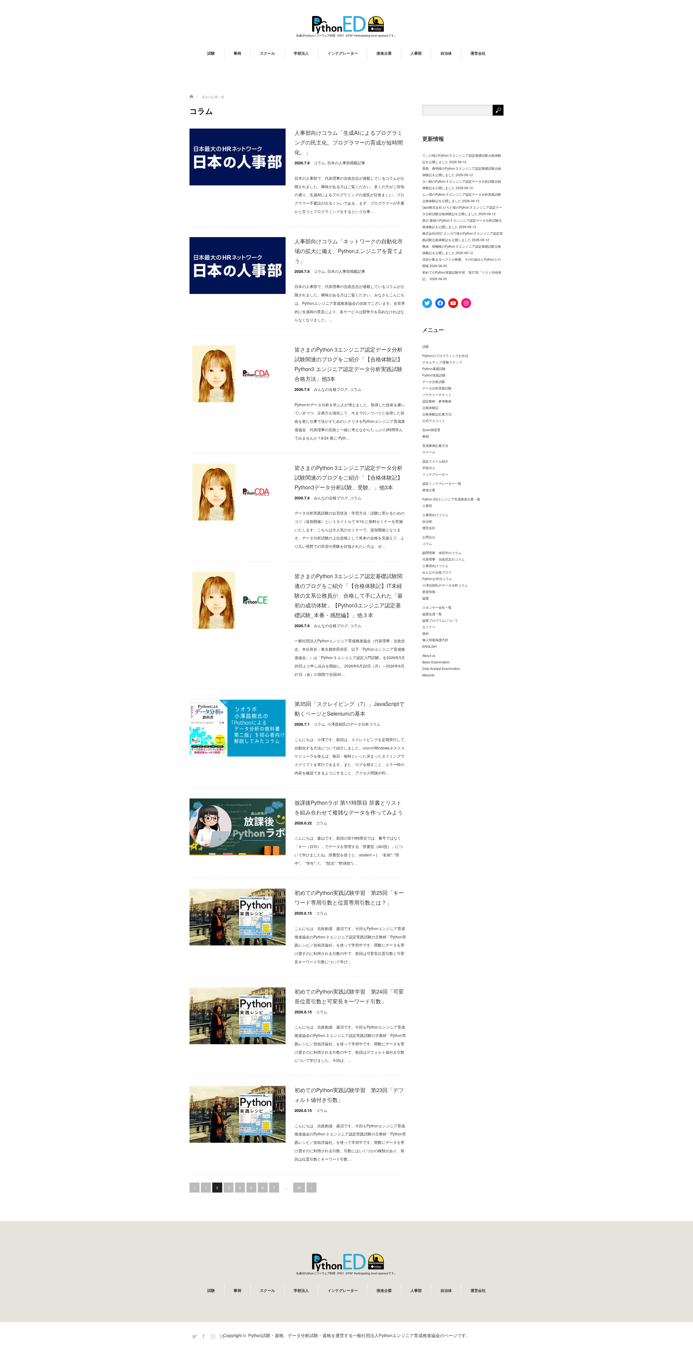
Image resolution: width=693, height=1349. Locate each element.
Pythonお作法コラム (437, 578)
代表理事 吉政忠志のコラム (443, 559)
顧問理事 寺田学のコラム (441, 552)
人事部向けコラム (435, 514)
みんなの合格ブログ (331, 389)
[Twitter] (193, 1335)
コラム (319, 162)
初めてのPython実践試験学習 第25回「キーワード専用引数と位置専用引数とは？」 (349, 897)
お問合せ (428, 537)
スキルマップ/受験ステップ (442, 362)
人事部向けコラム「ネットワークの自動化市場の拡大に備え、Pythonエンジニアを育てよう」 (349, 250)
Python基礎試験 (434, 368)
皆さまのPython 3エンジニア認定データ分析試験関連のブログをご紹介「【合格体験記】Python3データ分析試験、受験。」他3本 (349, 477)
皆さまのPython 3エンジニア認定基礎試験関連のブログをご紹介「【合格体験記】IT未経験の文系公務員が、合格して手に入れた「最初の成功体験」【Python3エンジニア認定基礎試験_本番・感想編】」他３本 (349, 595)
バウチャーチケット (437, 394)
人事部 (416, 53)
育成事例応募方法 (435, 445)
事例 (237, 53)
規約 (425, 633)
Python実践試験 (434, 375)
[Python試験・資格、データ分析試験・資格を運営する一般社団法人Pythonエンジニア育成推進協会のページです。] (346, 26)
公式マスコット (433, 420)
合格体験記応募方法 (437, 414)
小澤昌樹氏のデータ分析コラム (353, 724)
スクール (267, 53)
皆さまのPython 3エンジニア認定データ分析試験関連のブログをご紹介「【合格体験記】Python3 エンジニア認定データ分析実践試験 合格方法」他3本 (349, 363)
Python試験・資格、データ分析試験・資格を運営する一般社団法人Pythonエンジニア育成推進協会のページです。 (359, 1335)
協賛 (425, 598)
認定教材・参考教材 (437, 401)
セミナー (428, 626)
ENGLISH (429, 646)
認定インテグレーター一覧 (441, 483)
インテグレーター (343, 53)
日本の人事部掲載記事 (346, 162)
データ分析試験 (433, 381)
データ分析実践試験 (437, 388)
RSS (221, 1335)
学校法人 (301, 53)
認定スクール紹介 (435, 461)
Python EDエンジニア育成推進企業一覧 (451, 499)
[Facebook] (203, 1335)
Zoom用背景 (431, 429)
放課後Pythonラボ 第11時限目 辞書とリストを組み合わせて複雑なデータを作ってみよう (349, 807)
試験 (211, 53)
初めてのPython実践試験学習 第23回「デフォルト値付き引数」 (349, 1095)
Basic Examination (436, 662)
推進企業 (384, 53)
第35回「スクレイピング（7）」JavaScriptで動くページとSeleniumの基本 (349, 708)
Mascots (428, 675)
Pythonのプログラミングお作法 (445, 355)
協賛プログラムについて (440, 620)
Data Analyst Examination (441, 668)
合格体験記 (430, 407)
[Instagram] (212, 1335)
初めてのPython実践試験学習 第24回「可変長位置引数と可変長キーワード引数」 (349, 996)
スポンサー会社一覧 (437, 607)
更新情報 (428, 591)
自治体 (446, 53)
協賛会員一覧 (432, 613)
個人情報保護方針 (435, 639)
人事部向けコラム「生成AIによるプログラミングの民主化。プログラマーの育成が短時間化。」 (349, 142)
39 (299, 1187)
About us (428, 655)
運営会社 (478, 53)
